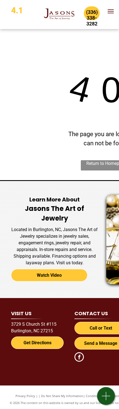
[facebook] (79, 357)
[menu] (110, 11)
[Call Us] (106, 399)
